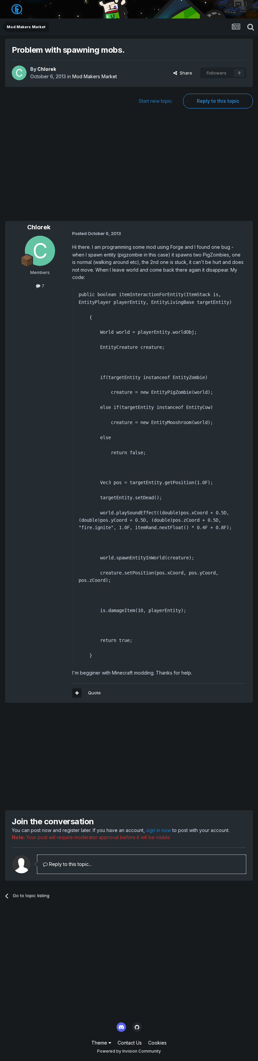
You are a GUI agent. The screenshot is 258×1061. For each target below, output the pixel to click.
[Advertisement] (129, 167)
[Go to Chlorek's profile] (19, 72)
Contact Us (130, 1043)
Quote (94, 692)
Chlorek (46, 69)
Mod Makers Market (94, 76)
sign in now (158, 830)
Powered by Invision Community (129, 1051)
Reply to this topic (218, 101)
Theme (100, 1043)
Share (184, 73)
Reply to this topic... (70, 864)
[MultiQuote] (77, 693)
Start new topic (155, 101)
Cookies (157, 1043)
